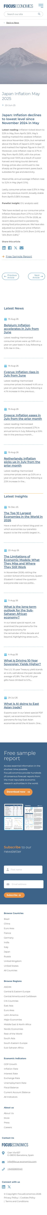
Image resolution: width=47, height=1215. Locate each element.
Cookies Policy (27, 1197)
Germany (9, 938)
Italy (6, 947)
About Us (9, 1113)
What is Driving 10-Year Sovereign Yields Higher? (22, 662)
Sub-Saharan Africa (14, 1047)
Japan (7, 952)
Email (7, 877)
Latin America (11, 1015)
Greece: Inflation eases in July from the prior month (23, 417)
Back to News (12, 23)
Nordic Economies (13, 1029)
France (7, 933)
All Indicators (10, 1097)
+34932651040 (14, 1169)
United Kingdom (13, 961)
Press (7, 1122)
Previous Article (12, 276)
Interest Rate (11, 1073)
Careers (8, 1127)
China (7, 923)
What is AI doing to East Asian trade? (21, 705)
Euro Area (9, 928)
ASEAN (7, 987)
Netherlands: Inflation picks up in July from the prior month (22, 462)
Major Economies (13, 1019)
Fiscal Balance (11, 1087)
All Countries (10, 970)
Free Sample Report (19, 256)
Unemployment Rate (15, 1083)
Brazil (6, 919)
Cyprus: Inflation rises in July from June (21, 373)
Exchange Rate (12, 1078)
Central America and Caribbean (20, 996)
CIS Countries (11, 1001)
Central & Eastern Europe (17, 991)
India (6, 942)
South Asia (9, 1038)
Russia (7, 956)
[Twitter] (9, 1186)
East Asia (8, 1005)
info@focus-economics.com (22, 1161)
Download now (16, 791)
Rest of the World (13, 1034)
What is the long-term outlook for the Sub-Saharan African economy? (20, 612)
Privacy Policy (11, 1197)
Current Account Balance (17, 1092)
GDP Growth (10, 1064)
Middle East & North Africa (17, 1024)
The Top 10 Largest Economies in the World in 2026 (23, 516)
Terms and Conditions (16, 1201)
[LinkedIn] (3, 1186)
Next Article (36, 276)
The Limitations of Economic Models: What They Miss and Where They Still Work (22, 562)
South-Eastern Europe (15, 1043)
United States (11, 966)
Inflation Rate (11, 1069)
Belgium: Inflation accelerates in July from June (21, 329)
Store (7, 1118)
